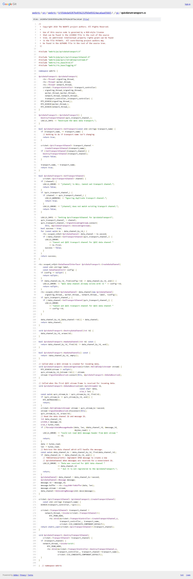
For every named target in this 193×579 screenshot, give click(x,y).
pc (117, 12)
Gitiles (15, 575)
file (86, 19)
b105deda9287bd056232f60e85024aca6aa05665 (84, 12)
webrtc (36, 12)
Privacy (23, 575)
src (44, 12)
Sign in (187, 4)
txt (182, 575)
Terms (30, 575)
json (188, 575)
